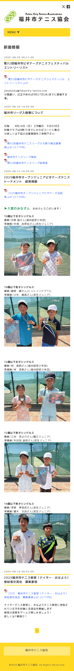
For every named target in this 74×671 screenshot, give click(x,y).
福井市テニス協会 (28, 664)
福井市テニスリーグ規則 (21, 157)
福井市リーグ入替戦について (23, 113)
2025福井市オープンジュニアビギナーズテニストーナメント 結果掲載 (37, 179)
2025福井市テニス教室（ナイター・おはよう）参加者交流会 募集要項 (37, 580)
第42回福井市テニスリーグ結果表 (27, 163)
